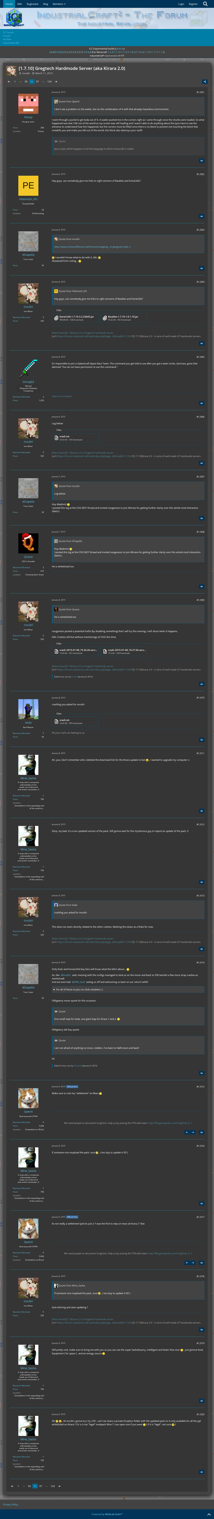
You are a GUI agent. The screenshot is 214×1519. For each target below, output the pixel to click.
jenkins (120, 48)
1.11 (154, 52)
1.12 (161, 52)
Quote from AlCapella (70, 541)
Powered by (107, 1514)
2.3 (67, 52)
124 (49, 81)
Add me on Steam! (62, 396)
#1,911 (200, 753)
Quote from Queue (69, 609)
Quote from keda (68, 905)
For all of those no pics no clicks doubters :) (79, 989)
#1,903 (200, 229)
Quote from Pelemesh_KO (73, 291)
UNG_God (79, 981)
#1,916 (200, 1145)
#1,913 (200, 895)
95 (26, 81)
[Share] (205, 81)
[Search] (205, 4)
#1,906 (200, 416)
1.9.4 (140, 52)
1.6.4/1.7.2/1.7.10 (117, 52)
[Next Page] (56, 81)
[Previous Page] (9, 81)
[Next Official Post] (193, 1132)
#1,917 (200, 1217)
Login (181, 3)
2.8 (89, 52)
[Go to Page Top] (209, 1514)
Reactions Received (21, 317)
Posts (15, 127)
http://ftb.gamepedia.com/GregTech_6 (169, 1123)
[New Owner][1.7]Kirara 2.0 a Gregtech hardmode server (82, 332)
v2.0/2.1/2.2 (56, 52)
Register (193, 3)
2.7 (84, 52)
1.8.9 (132, 52)
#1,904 (200, 281)
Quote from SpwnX (69, 101)
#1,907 (200, 476)
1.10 (147, 52)
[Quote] (201, 160)
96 (31, 81)
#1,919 (200, 1343)
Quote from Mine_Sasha (72, 1285)
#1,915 (200, 1086)
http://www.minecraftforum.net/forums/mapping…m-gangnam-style (91, 246)
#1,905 (200, 356)
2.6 (78, 52)
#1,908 (200, 531)
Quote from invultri (69, 239)
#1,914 (200, 962)
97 (37, 81)
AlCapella (78, 1065)
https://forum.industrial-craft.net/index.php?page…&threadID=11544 (94, 336)
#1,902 (200, 174)
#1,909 (200, 600)
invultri (74, 676)
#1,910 (200, 697)
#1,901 (200, 92)
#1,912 (200, 824)
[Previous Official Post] (187, 1132)
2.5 (72, 52)
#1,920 (200, 1414)
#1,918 (200, 1276)
